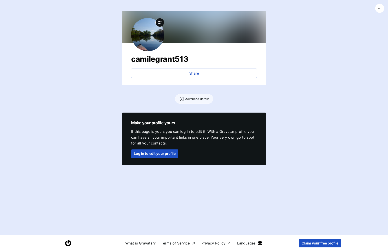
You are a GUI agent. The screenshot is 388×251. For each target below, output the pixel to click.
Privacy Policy (213, 243)
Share (194, 73)
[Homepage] (68, 243)
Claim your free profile (320, 243)
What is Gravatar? (140, 243)
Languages (246, 243)
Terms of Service (175, 243)
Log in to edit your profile (155, 153)
